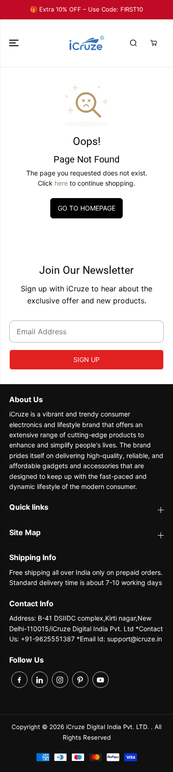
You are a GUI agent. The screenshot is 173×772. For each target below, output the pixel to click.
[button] (14, 42)
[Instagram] (60, 679)
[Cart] (153, 43)
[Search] (133, 43)
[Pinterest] (80, 679)
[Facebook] (19, 679)
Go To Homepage (86, 208)
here (61, 183)
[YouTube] (100, 679)
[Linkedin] (40, 679)
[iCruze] (86, 42)
